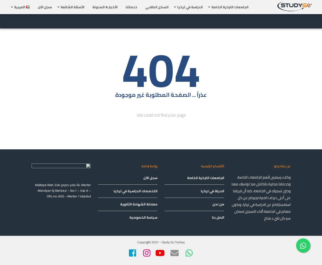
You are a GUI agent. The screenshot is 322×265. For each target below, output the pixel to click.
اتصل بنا (218, 217)
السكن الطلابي (157, 7)
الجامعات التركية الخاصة (229, 7)
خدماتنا (131, 7)
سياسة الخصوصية (143, 217)
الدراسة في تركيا (190, 7)
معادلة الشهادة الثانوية (138, 204)
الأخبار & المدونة (105, 7)
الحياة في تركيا (212, 191)
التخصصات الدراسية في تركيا (135, 191)
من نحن (218, 204)
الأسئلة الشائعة (72, 7)
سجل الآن (45, 7)
